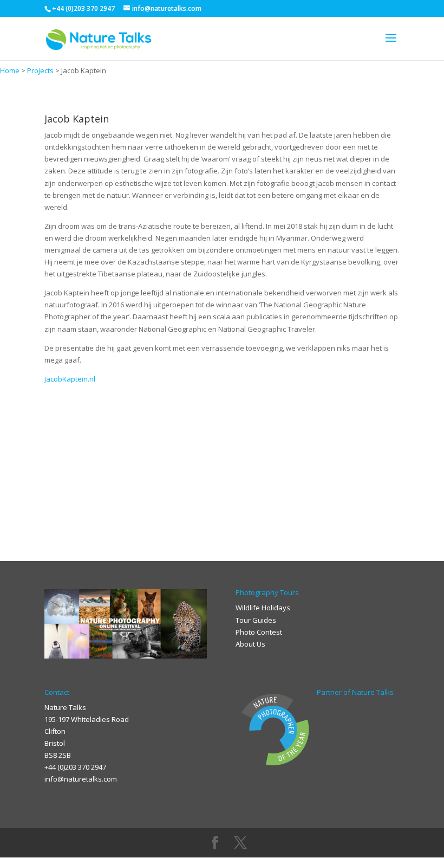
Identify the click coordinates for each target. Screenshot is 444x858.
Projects (40, 70)
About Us (250, 644)
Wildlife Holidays (263, 607)
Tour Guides (256, 620)
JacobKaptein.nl (69, 379)
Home (9, 70)
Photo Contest (259, 632)
